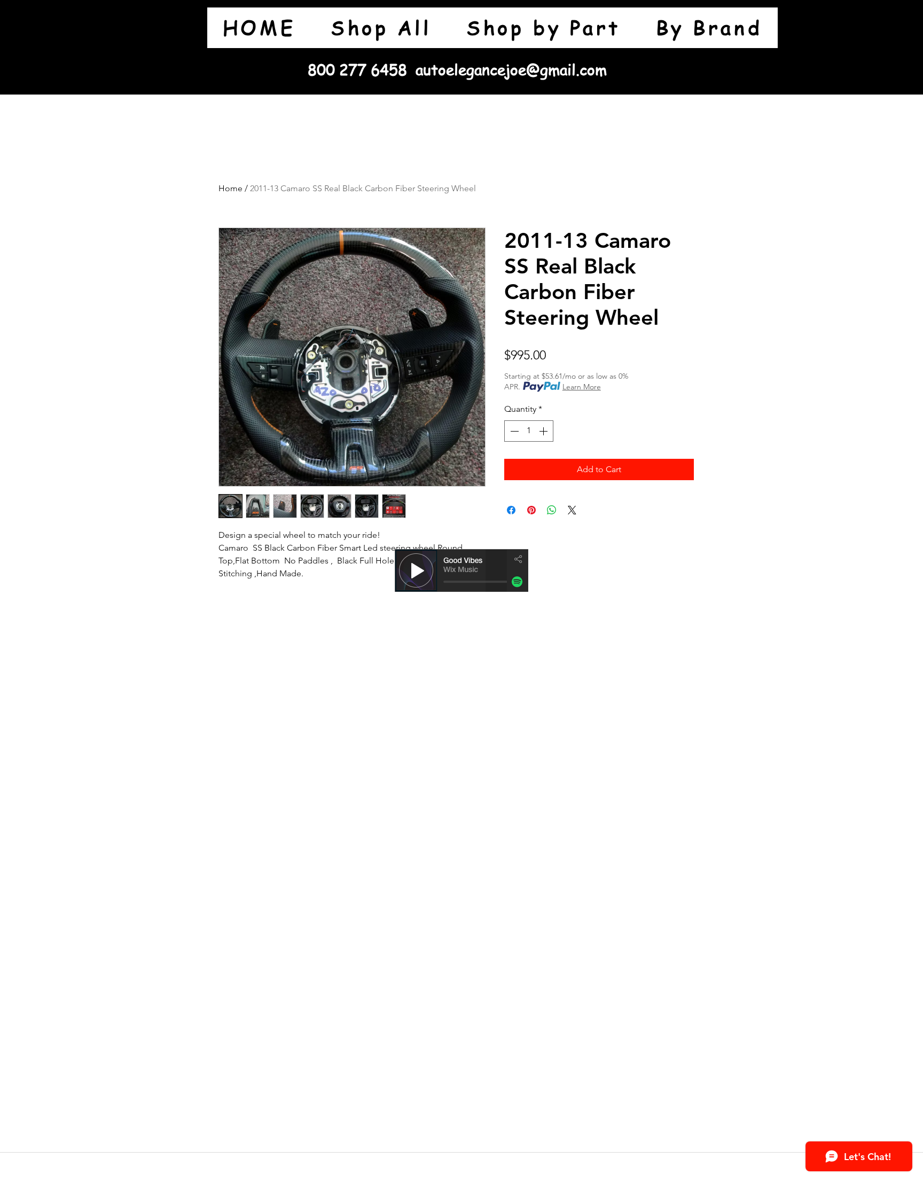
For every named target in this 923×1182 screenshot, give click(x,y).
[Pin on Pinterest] (531, 510)
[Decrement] (513, 431)
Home (230, 188)
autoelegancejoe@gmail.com (511, 70)
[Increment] (544, 431)
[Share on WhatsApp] (551, 510)
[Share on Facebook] (511, 510)
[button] (543, 27)
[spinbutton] (529, 431)
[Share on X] (572, 510)
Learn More (581, 387)
